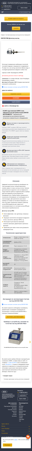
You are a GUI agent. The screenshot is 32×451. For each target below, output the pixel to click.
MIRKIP (21, 412)
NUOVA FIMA (22, 414)
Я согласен (7, 445)
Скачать (16, 28)
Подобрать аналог (16, 94)
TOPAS (21, 417)
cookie (15, 439)
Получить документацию (15, 316)
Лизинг (15, 412)
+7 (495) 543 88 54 (7, 6)
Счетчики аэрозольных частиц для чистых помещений (18, 34)
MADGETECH (22, 411)
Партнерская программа (10, 406)
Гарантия (14, 411)
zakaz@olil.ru (7, 9)
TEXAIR (21, 416)
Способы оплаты (12, 409)
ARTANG (21, 406)
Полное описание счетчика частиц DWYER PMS (15, 87)
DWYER (21, 408)
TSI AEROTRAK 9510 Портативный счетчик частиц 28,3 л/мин (16, 347)
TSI (20, 421)
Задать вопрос (24, 7)
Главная (3, 34)
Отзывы (15, 414)
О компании (13, 404)
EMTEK (21, 409)
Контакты (14, 416)
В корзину (16, 98)
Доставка (14, 408)
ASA (20, 404)
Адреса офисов (5, 423)
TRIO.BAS (21, 419)
